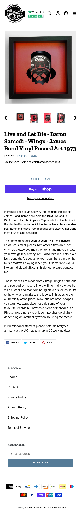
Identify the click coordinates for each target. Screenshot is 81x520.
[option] (20, 116)
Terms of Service (19, 427)
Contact (13, 387)
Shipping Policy (18, 417)
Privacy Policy (17, 397)
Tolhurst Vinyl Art (34, 507)
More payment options (40, 198)
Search (12, 377)
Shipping (26, 161)
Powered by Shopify (55, 507)
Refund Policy (17, 407)
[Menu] (74, 13)
